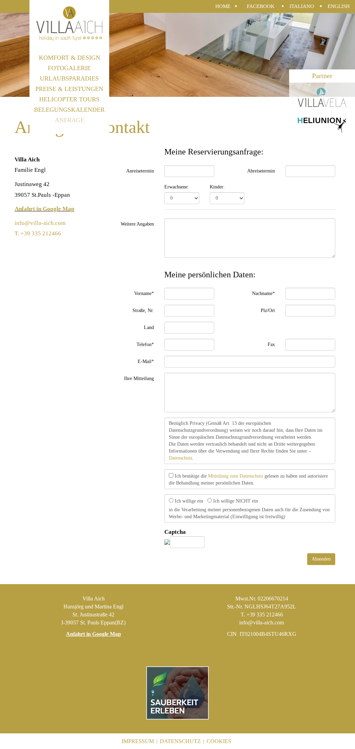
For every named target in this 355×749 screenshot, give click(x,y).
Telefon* (145, 344)
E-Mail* (146, 361)
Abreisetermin (261, 171)
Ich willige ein (188, 501)
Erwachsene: (176, 187)
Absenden (321, 559)
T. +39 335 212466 (38, 233)
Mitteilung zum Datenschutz (235, 476)
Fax (271, 344)
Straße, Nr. (143, 310)
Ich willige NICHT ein (235, 501)
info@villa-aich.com (40, 223)
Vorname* (144, 293)
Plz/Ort (268, 310)
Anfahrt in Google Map (44, 208)
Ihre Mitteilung (139, 378)
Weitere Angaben (137, 224)
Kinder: (217, 187)
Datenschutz (180, 458)
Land (149, 327)
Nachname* (263, 293)
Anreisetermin (140, 171)
